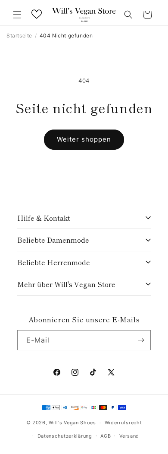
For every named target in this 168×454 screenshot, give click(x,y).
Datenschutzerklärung (64, 436)
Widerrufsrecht (123, 423)
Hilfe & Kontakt (43, 217)
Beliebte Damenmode (53, 239)
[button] (17, 14)
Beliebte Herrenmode (53, 262)
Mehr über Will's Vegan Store (66, 284)
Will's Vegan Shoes (72, 423)
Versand (129, 436)
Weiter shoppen (84, 139)
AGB (105, 436)
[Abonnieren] (140, 340)
